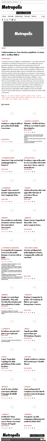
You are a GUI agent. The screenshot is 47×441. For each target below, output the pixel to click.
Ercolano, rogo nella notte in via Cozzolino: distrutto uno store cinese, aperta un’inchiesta (35, 164)
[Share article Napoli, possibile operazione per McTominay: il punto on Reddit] (34, 340)
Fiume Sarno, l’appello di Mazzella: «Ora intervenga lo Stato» (34, 222)
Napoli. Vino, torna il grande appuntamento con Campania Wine (10, 192)
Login (43, 16)
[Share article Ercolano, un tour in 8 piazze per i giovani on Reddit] (12, 337)
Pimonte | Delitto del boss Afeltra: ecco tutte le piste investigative (34, 125)
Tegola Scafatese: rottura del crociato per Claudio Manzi (34, 361)
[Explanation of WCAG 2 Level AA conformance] (42, 439)
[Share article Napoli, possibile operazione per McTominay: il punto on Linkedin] (29, 340)
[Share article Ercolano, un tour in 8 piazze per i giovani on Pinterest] (8, 337)
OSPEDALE (27, 97)
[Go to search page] (20, 2)
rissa (44, 97)
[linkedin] (7, 20)
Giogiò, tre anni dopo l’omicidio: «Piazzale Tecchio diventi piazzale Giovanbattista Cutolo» (11, 300)
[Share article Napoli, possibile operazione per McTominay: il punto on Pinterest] (30, 340)
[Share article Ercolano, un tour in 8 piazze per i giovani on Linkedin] (6, 337)
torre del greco (26, 99)
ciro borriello (23, 95)
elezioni (3, 97)
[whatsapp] (12, 20)
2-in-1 (6, 95)
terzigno (20, 99)
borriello (12, 95)
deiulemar (33, 95)
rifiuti (41, 97)
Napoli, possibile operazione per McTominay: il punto (32, 333)
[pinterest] (10, 20)
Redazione (9, 1)
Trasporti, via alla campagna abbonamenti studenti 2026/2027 (34, 419)
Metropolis (4, 1)
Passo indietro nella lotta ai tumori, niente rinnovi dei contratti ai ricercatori (11, 224)
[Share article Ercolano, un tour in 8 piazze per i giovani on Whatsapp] (10, 337)
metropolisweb (5, 139)
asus (9, 95)
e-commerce (38, 95)
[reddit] (15, 20)
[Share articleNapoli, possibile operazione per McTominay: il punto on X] (27, 340)
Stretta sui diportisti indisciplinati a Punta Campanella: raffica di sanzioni (33, 253)
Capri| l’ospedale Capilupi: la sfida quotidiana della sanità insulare (11, 362)
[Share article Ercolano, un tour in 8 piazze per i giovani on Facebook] (2, 337)
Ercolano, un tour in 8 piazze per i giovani (10, 332)
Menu (33, 16)
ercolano (8, 97)
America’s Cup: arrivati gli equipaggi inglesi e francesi (12, 162)
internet (17, 97)
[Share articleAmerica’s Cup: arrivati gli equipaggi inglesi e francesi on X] (4, 171)
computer (28, 95)
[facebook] (2, 20)
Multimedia (19, 16)
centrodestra (17, 95)
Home (4, 16)
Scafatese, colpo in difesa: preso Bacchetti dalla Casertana (12, 125)
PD (31, 97)
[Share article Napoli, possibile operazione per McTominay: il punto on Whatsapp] (32, 340)
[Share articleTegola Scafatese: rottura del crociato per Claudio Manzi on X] (27, 370)
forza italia (13, 97)
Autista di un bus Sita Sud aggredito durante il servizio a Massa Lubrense (34, 194)
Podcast (27, 16)
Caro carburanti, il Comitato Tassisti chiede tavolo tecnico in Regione (34, 391)
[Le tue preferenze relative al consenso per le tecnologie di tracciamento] (45, 439)
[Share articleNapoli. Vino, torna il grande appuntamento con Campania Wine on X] (4, 201)
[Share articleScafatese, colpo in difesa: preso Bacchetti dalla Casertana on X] (4, 141)
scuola (10, 99)
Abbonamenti (15, 1)
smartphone (15, 99)
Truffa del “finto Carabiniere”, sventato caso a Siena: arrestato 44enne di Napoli (10, 420)
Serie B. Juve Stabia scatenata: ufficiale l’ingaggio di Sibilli (9, 391)
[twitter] (5, 20)
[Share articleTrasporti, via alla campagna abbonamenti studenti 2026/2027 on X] (27, 428)
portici (38, 97)
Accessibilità (7, 439)
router (3, 99)
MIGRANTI (22, 97)
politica (34, 97)
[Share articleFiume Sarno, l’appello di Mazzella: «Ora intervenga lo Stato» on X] (27, 231)
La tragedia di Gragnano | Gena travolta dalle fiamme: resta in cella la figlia (12, 253)
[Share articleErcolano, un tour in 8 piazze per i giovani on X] (4, 337)
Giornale (11, 16)
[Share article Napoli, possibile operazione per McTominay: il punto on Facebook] (25, 340)
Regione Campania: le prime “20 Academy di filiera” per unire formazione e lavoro (33, 300)
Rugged (7, 99)
